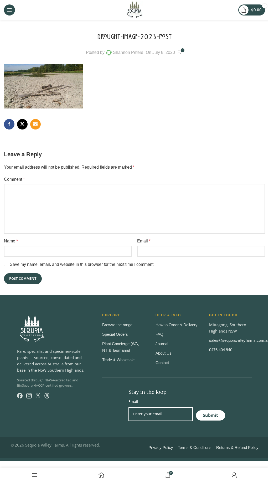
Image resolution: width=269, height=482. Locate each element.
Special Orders (115, 334)
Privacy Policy (160, 447)
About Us (164, 353)
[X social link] (22, 124)
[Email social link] (35, 124)
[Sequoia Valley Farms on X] (37, 395)
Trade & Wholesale (118, 359)
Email (144, 241)
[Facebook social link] (9, 124)
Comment (14, 179)
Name (11, 241)
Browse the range (117, 325)
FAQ (159, 334)
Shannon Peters (128, 52)
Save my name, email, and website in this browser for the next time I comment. (82, 264)
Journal (162, 343)
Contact (162, 362)
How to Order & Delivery (177, 325)
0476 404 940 (220, 350)
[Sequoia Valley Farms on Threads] (47, 395)
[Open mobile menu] (9, 10)
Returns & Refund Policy (237, 447)
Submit (210, 415)
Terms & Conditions (194, 447)
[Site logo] (134, 9)
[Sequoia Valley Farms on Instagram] (29, 395)
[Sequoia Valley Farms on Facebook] (20, 395)
